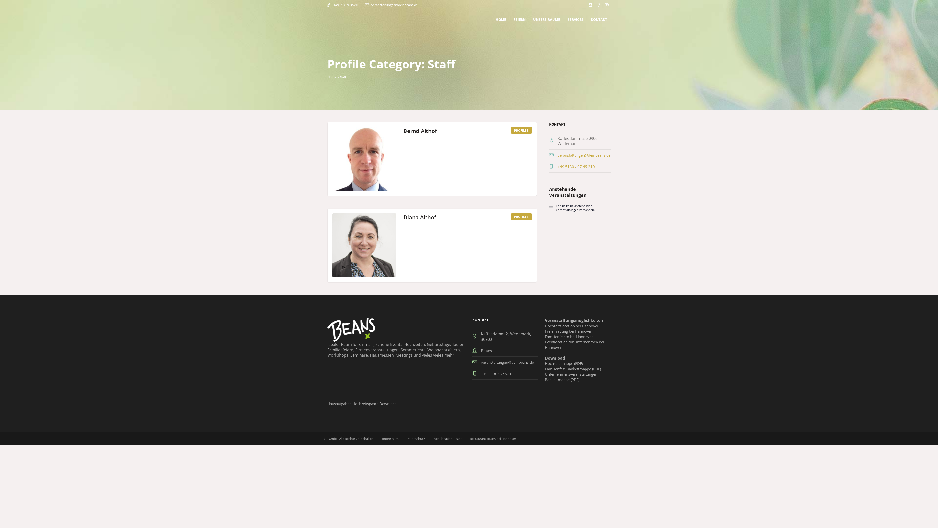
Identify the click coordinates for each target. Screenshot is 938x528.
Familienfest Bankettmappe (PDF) (573, 368)
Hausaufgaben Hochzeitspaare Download (362, 403)
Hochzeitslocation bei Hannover (571, 325)
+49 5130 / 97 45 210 (576, 166)
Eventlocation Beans (447, 438)
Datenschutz (415, 438)
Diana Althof (420, 217)
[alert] (580, 208)
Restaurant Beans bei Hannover (493, 438)
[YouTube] (607, 5)
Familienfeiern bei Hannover (569, 336)
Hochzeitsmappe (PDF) (564, 363)
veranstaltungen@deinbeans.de (394, 5)
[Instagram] (591, 5)
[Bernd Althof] (364, 159)
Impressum (390, 438)
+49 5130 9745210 (346, 5)
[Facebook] (599, 5)
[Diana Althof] (364, 245)
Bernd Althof (420, 130)
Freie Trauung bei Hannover (568, 331)
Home (331, 77)
